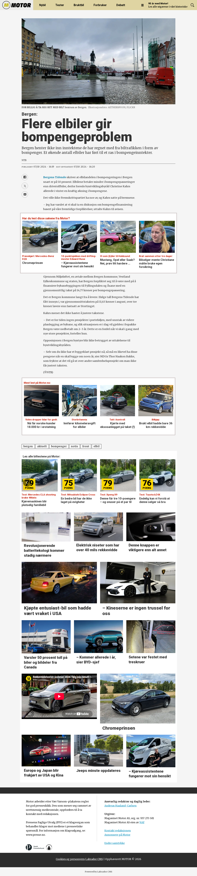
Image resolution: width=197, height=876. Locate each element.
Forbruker (100, 5)
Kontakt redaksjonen (117, 830)
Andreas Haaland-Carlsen (120, 805)
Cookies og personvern (70, 859)
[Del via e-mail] (25, 194)
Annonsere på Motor (117, 834)
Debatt (120, 5)
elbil (97, 446)
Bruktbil (79, 5)
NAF (142, 822)
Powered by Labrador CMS (98, 871)
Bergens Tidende (54, 177)
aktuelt (42, 446)
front (85, 446)
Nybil (42, 5)
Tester (59, 5)
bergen (28, 446)
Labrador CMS (94, 859)
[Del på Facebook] (25, 177)
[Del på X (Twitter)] (25, 186)
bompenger (59, 446)
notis (74, 446)
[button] (27, 483)
